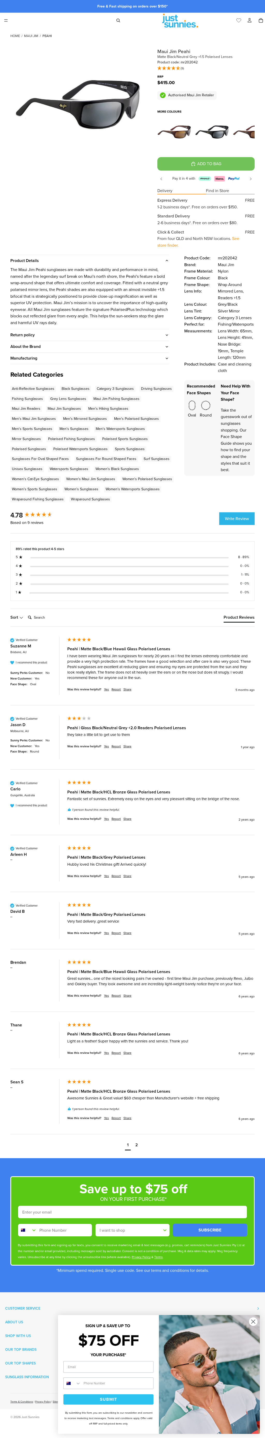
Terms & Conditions (21, 1402)
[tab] (239, 618)
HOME (15, 35)
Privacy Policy (43, 1402)
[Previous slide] (161, 179)
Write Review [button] (237, 519)
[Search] (118, 20)
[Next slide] (251, 179)
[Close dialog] (253, 1321)
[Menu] (6, 20)
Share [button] (127, 689)
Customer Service (22, 1308)
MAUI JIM (31, 35)
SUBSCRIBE (209, 1230)
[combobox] (27, 1230)
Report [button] (116, 689)
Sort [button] (14, 617)
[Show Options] (164, 1230)
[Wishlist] (239, 19)
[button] (170, 68)
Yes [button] (106, 689)
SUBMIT (108, 1399)
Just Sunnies (30, 1417)
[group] (37, 515)
